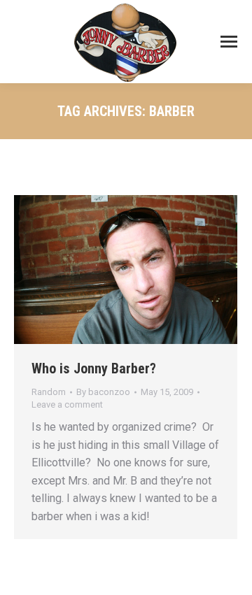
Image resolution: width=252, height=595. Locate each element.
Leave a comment (67, 404)
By (103, 392)
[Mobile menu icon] (229, 41)
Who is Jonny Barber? (93, 368)
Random (48, 392)
